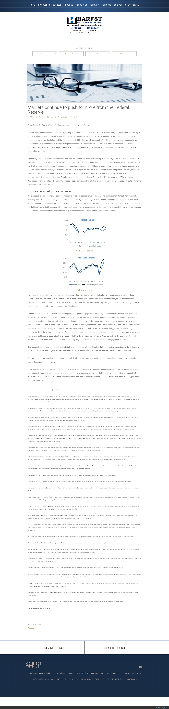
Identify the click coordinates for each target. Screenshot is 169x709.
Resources (81, 5)
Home (32, 5)
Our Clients (44, 5)
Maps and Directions (132, 673)
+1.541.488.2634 (95, 673)
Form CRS (106, 5)
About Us (68, 5)
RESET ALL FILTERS (85, 48)
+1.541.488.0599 (114, 673)
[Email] (77, 130)
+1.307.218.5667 (112, 679)
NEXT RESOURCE (115, 648)
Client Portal (132, 5)
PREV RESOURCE (54, 648)
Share (78, 117)
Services (57, 5)
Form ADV (94, 5)
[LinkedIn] (77, 128)
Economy (31, 628)
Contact (118, 5)
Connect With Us (33, 665)
